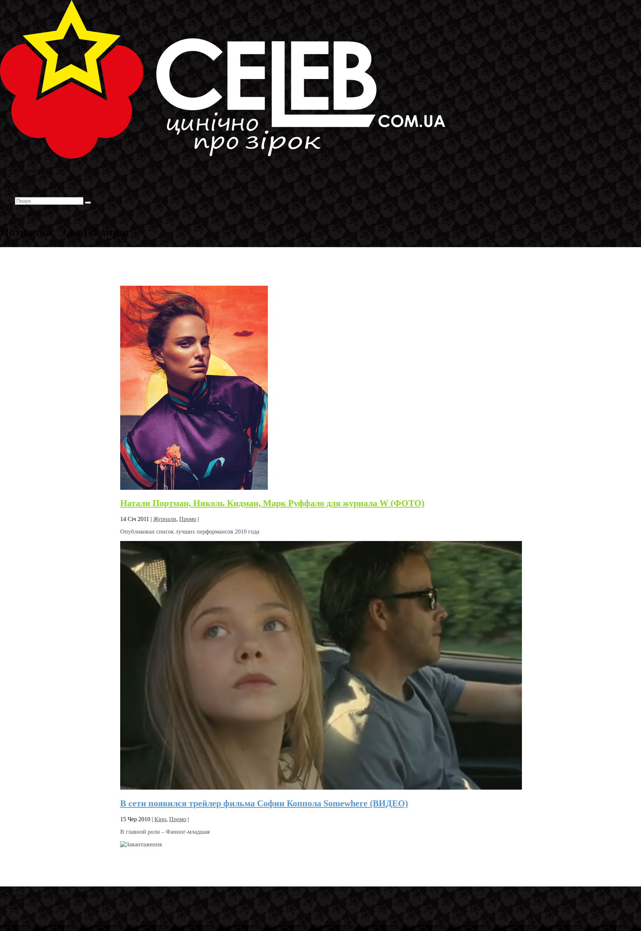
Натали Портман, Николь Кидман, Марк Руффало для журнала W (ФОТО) (272, 503)
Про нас (26, 193)
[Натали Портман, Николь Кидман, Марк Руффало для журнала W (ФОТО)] (194, 488)
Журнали (164, 519)
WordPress (114, 895)
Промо (187, 519)
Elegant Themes (50, 895)
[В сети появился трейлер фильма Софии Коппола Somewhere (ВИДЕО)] (321, 787)
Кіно (160, 819)
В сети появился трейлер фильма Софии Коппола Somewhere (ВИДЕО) (264, 803)
